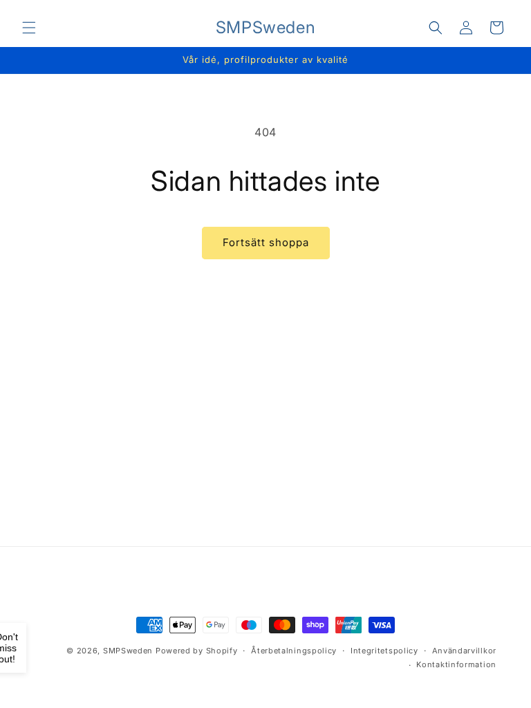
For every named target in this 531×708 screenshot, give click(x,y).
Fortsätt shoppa (266, 242)
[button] (29, 27)
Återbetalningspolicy (294, 650)
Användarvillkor (464, 650)
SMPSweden (128, 650)
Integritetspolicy (384, 650)
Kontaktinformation (456, 664)
